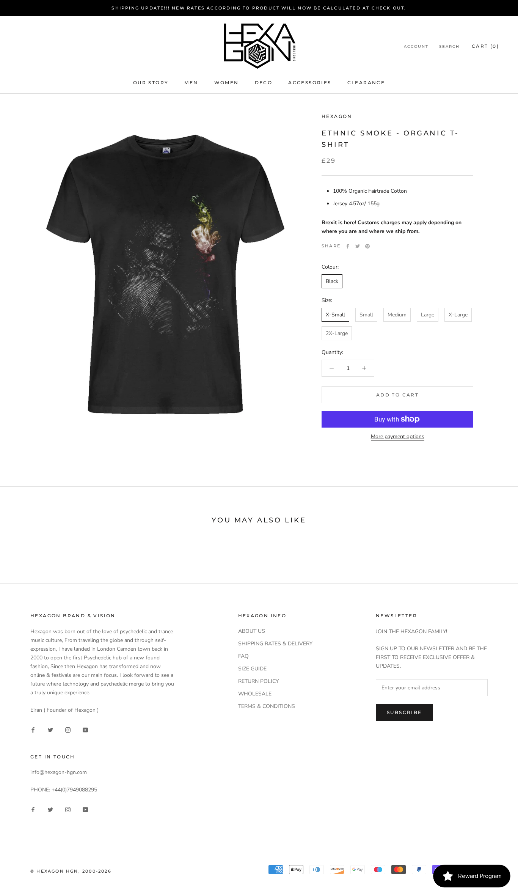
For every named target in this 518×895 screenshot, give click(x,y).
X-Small (335, 314)
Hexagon (337, 116)
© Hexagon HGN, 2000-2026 (70, 871)
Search (449, 46)
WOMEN (226, 82)
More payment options (397, 436)
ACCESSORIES (309, 82)
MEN (191, 82)
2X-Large (337, 333)
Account (416, 46)
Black (332, 281)
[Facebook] (347, 246)
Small (366, 314)
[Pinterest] (367, 246)
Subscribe (404, 712)
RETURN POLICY (258, 681)
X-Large (458, 314)
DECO (264, 82)
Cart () (485, 46)
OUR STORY (151, 82)
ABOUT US (251, 631)
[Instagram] (68, 729)
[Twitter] (357, 246)
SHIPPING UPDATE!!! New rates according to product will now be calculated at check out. (258, 8)
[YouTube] (85, 729)
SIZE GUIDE (252, 668)
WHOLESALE (255, 693)
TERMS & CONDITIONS (266, 706)
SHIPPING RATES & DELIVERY (275, 643)
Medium (397, 314)
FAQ (243, 656)
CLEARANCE (366, 82)
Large (427, 314)
